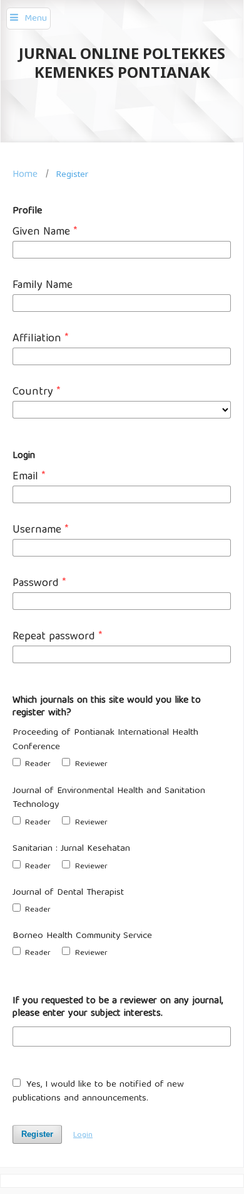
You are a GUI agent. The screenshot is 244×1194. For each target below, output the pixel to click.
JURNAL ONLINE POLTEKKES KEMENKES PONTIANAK (122, 62)
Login (83, 1135)
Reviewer (90, 764)
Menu (35, 19)
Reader (37, 764)
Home (25, 175)
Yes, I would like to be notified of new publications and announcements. (98, 1092)
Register (37, 1134)
